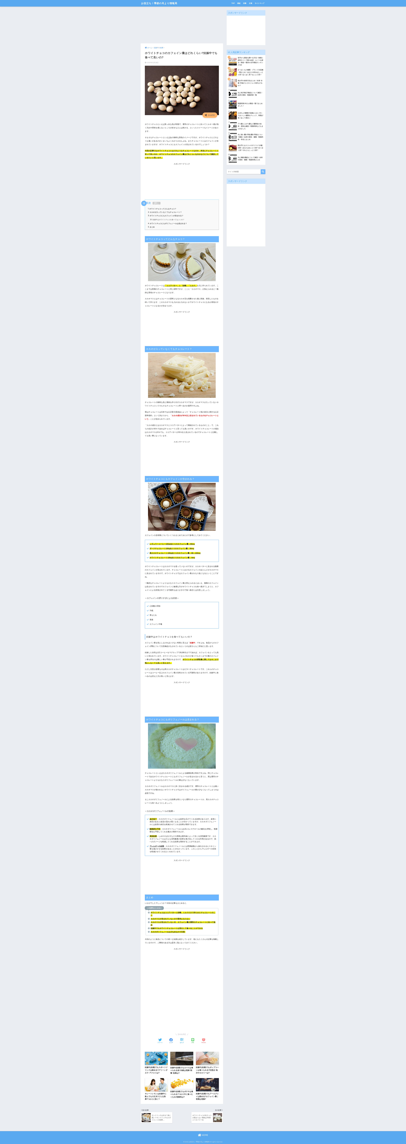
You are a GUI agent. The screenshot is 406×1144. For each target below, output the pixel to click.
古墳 (250, 3)
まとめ (151, 227)
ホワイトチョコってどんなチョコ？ (162, 209)
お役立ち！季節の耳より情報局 (159, 3)
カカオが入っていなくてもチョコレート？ (165, 212)
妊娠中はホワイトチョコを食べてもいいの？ (167, 219)
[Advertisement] (182, 25)
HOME (204, 1135)
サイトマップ (259, 3)
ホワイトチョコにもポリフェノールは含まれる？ (167, 223)
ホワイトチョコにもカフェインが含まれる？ (165, 216)
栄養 (244, 3)
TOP (233, 3)
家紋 (239, 3)
